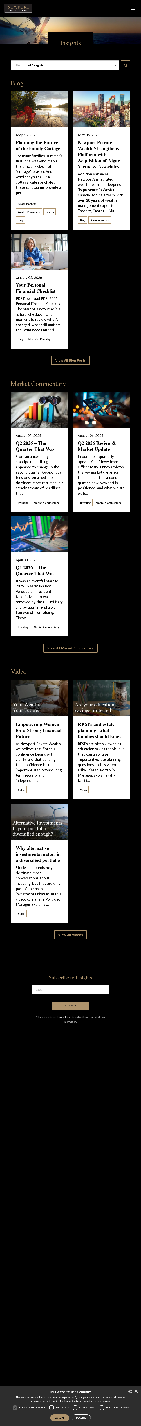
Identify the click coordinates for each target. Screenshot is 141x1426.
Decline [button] (81, 1417)
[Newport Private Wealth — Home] (18, 8)
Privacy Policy (64, 1017)
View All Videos (70, 935)
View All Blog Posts (70, 360)
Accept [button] (59, 1417)
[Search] (125, 65)
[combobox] (130, 1391)
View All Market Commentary (70, 648)
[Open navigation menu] (133, 8)
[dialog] (70, 1406)
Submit (70, 1006)
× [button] (136, 1391)
